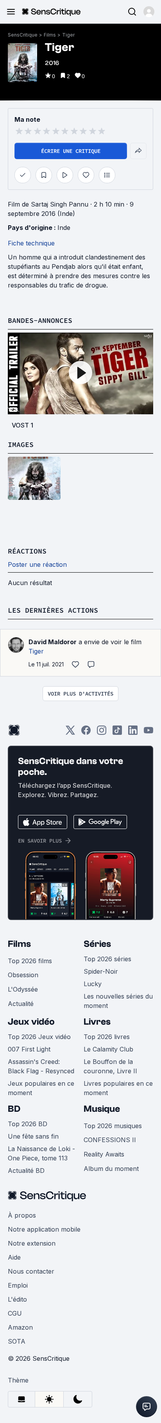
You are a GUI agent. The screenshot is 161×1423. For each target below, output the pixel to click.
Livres (97, 1021)
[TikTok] (117, 732)
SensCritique (23, 35)
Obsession (23, 975)
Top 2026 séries (107, 959)
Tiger (68, 35)
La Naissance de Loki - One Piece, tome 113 (41, 1153)
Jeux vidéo (31, 1021)
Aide (14, 1257)
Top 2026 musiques (113, 1126)
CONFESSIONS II (110, 1140)
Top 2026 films (30, 961)
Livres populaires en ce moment (118, 1088)
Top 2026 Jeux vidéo (39, 1037)
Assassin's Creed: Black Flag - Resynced (41, 1066)
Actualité (21, 1004)
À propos (22, 1215)
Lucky (93, 984)
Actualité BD (26, 1170)
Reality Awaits (104, 1154)
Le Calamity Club (108, 1049)
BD (14, 1109)
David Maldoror (53, 642)
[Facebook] (86, 732)
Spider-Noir (101, 971)
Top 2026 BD (27, 1124)
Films (50, 35)
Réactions (27, 551)
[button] (149, 12)
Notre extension (31, 1243)
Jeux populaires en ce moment (41, 1088)
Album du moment (111, 1168)
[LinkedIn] (133, 732)
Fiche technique (31, 243)
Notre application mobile (44, 1229)
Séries (97, 944)
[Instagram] (101, 732)
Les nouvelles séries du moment (118, 1000)
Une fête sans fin (33, 1136)
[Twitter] (70, 732)
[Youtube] (148, 732)
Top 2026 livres (107, 1037)
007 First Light (29, 1049)
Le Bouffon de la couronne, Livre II (110, 1066)
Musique (102, 1109)
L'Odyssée (23, 989)
